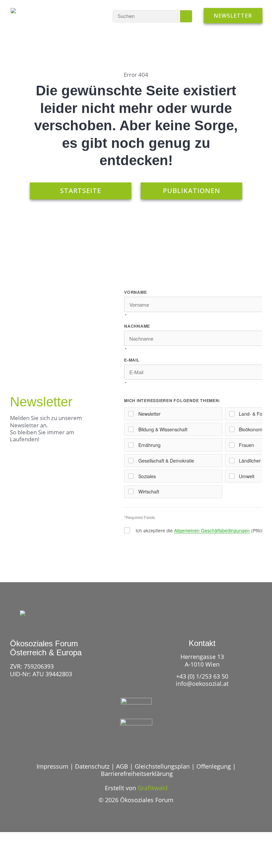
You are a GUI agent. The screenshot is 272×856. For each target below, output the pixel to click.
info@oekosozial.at (202, 684)
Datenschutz (92, 766)
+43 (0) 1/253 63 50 (202, 676)
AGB (122, 766)
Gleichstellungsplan (162, 766)
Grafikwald (153, 788)
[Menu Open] (89, 16)
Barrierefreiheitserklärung (137, 774)
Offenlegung (213, 766)
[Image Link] (31, 14)
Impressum (52, 766)
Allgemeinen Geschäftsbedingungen (212, 530)
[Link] (124, 745)
